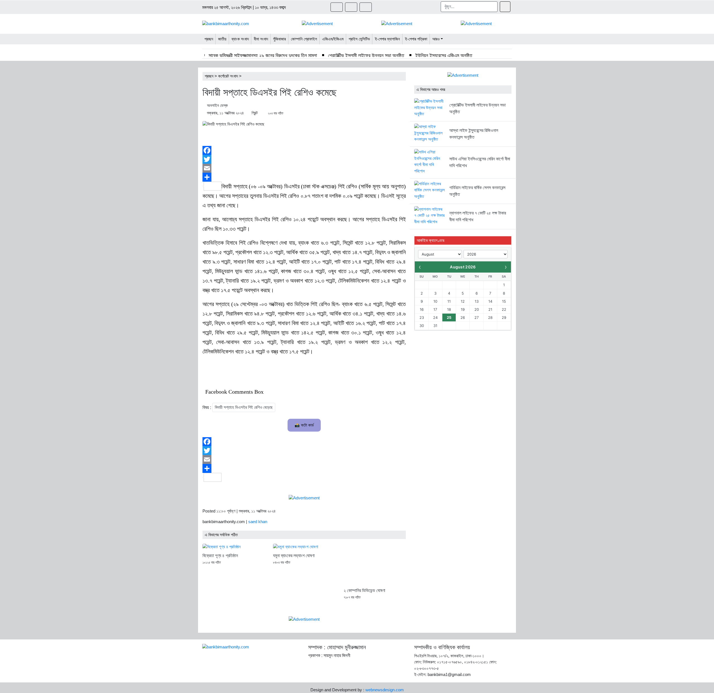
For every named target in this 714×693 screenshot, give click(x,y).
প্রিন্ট (254, 112)
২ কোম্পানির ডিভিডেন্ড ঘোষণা (364, 590)
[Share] (304, 177)
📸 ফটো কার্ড (304, 425)
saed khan (257, 521)
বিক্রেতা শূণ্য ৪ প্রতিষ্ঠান (220, 555)
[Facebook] (304, 150)
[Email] (304, 168)
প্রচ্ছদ (209, 76)
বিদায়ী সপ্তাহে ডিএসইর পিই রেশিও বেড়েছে (244, 407)
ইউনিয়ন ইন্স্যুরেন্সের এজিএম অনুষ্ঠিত (443, 55)
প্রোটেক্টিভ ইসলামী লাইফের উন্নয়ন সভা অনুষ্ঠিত (366, 55)
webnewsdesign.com (384, 689)
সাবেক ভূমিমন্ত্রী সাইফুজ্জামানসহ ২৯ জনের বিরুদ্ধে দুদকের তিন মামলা (263, 55)
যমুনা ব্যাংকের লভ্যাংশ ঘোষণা (294, 555)
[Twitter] (304, 159)
